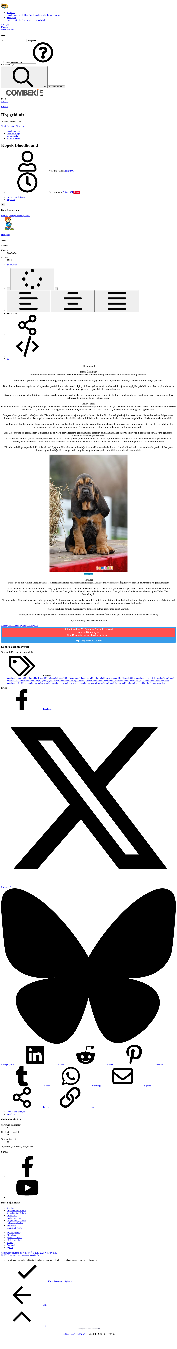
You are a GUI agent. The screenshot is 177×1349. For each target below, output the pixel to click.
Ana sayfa (11, 1245)
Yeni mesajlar (41, 15)
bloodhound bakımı (15, 678)
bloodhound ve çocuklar (135, 683)
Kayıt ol (4, 106)
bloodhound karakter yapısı (132, 680)
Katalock (81, 1333)
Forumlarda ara (53, 15)
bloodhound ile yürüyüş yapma (106, 680)
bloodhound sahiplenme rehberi (66, 683)
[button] (43, 62)
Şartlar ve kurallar (14, 1237)
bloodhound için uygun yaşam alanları (43, 680)
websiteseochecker (15, 1223)
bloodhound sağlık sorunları (39, 683)
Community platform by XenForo (29, 1253)
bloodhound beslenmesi (34, 678)
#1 (8, 358)
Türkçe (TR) (14, 1232)
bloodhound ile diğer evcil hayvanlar (76, 680)
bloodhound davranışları (80, 678)
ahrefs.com (11, 1225)
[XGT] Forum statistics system (20, 1255)
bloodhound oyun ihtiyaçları (157, 680)
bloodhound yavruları (155, 683)
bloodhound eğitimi (127, 678)
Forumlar (11, 12)
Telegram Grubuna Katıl (88, 635)
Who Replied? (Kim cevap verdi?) (16, 215)
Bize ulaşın (11, 1235)
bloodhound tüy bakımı (113, 683)
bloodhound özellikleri (17, 683)
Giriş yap (5, 101)
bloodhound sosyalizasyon (91, 683)
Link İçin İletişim (14, 1228)
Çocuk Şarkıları (13, 15)
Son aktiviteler (40, 20)
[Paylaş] (27, 335)
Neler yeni (11, 17)
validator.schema (14, 1218)
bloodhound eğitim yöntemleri (104, 678)
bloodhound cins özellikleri (57, 678)
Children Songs (27, 15)
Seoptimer (11, 1208)
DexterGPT (12, 1215)
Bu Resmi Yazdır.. (88, 574)
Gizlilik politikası (14, 1240)
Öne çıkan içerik (14, 20)
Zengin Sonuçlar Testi (16, 1220)
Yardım (10, 1242)
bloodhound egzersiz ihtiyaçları (149, 678)
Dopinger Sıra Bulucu (16, 1210)
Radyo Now (68, 1333)
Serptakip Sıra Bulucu (16, 1213)
